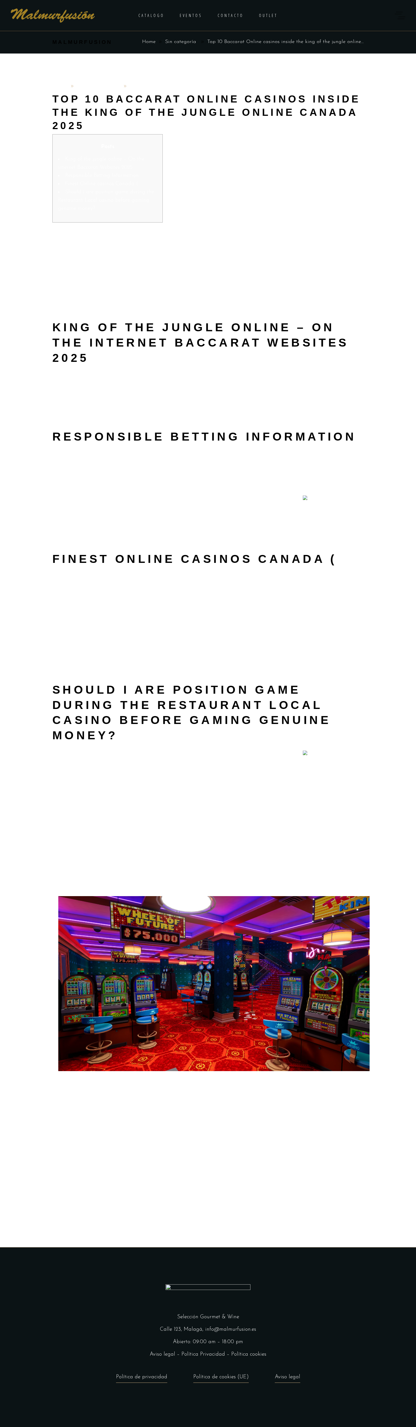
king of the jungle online (260, 240)
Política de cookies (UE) (221, 1377)
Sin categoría (180, 41)
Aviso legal (162, 1354)
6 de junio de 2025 (98, 86)
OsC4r (60, 86)
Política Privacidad (203, 1354)
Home (149, 41)
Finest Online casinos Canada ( (101, 184)
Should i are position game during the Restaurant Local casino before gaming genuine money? (106, 200)
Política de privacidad (141, 1377)
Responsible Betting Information (102, 175)
